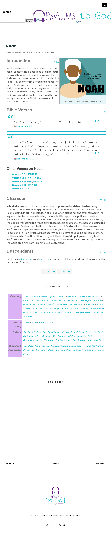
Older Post (99, 463)
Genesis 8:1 (18, 181)
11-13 (29, 181)
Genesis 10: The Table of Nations (40, 304)
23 (41, 177)
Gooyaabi (75, 515)
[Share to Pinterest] (69, 271)
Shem (23, 259)
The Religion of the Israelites (88, 340)
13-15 (36, 177)
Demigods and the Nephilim (38, 340)
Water (9, 40)
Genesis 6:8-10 (20, 174)
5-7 (27, 177)
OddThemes (48, 515)
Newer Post (12, 463)
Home (56, 463)
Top (57, 62)
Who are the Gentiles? (71, 304)
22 (36, 174)
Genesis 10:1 (19, 188)
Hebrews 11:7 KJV (25, 158)
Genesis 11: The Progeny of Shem (84, 300)
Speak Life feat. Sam (73, 332)
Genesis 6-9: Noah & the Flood (83, 296)
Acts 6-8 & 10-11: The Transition (48, 300)
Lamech (61, 296)
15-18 (36, 181)
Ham (30, 259)
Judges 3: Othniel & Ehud (66, 308)
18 (33, 174)
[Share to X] (48, 271)
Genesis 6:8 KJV (24, 126)
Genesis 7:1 (18, 177)
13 (30, 174)
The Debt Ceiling (32, 332)
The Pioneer (59, 336)
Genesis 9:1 (18, 185)
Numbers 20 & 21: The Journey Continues (52, 312)
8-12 (27, 185)
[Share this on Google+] (54, 271)
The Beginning (63, 340)
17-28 (33, 185)
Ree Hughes (20, 52)
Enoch (26, 300)
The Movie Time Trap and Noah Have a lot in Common (52, 345)
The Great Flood (51, 332)
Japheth (44, 259)
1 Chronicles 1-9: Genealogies (39, 296)
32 (27, 188)
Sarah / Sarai (45, 322)
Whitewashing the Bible (80, 336)
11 (32, 177)
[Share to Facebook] (43, 271)
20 (40, 181)
